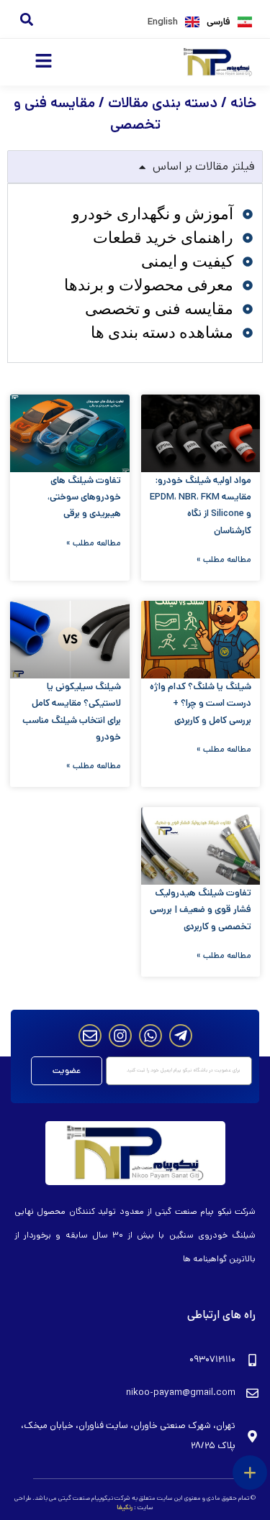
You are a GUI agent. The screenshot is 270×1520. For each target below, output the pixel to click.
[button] (26, 19)
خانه (243, 103)
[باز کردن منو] (250, 1472)
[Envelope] (90, 1035)
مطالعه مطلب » (224, 559)
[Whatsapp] (150, 1035)
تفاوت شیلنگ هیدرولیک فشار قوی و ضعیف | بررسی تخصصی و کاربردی (200, 910)
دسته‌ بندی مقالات (162, 103)
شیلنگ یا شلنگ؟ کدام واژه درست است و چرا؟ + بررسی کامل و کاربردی (200, 703)
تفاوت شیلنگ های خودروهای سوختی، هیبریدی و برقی (84, 497)
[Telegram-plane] (180, 1035)
